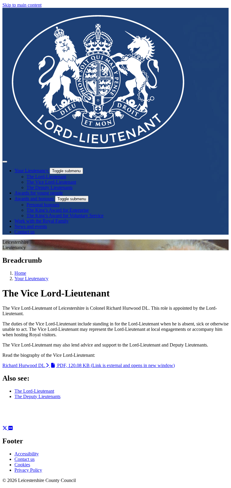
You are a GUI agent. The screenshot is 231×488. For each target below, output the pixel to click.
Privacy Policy (28, 470)
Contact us (24, 231)
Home (20, 273)
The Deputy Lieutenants (49, 187)
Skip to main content (22, 5)
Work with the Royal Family (41, 220)
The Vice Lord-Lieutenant (51, 182)
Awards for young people (38, 192)
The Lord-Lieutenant (46, 176)
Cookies (22, 464)
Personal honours (42, 204)
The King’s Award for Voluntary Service (64, 215)
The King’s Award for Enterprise (57, 210)
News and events (30, 226)
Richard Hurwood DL (88, 365)
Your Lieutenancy (32, 170)
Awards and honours (34, 198)
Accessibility (26, 453)
